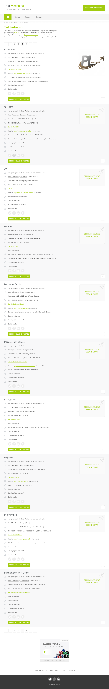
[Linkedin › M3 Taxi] (18, 270)
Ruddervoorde (24, 580)
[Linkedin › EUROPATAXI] (18, 559)
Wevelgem (23, 176)
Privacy (58, 684)
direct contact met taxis (31, 35)
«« (6, 44)
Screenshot (35, 73)
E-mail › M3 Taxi (13, 246)
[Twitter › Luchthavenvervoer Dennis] (9, 617)
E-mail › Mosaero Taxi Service (17, 362)
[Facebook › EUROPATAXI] (14, 559)
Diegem (21, 292)
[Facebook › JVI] (14, 213)
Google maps (31, 57)
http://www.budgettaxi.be (21, 308)
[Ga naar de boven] (103, 99)
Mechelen (19, 234)
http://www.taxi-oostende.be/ (22, 131)
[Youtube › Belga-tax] (22, 501)
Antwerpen (11, 234)
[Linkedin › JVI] (18, 213)
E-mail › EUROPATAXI (15, 535)
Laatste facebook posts (16, 147)
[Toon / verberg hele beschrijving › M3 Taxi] (34, 254)
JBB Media (52, 684)
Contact (39, 17)
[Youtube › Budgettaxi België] (22, 328)
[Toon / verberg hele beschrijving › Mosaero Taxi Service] (34, 370)
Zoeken (28, 17)
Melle (21, 407)
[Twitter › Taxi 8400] (9, 155)
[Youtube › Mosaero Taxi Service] (22, 386)
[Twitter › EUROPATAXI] (9, 559)
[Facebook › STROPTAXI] (14, 444)
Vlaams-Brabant (13, 292)
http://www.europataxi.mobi (22, 539)
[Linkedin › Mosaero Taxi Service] (18, 386)
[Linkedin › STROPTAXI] (18, 444)
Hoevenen (19, 350)
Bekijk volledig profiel (19, 99)
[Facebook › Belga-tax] (14, 501)
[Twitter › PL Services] (9, 93)
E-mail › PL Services (14, 69)
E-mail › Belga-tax (13, 477)
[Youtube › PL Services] (22, 93)
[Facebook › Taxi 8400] (14, 155)
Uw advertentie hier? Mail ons (54, 660)
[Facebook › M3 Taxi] (14, 270)
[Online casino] (56, 640)
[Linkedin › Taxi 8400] (18, 155)
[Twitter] (50, 679)
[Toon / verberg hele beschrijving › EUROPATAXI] (34, 543)
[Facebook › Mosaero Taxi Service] (14, 386)
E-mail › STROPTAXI (14, 419)
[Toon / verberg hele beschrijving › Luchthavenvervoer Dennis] (34, 601)
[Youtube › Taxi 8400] (22, 155)
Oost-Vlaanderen (13, 57)
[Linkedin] (58, 679)
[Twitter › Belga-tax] (9, 501)
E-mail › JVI (11, 189)
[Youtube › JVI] (22, 213)
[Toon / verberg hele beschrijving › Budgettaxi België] (34, 312)
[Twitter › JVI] (9, 213)
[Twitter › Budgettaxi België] (9, 328)
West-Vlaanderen (13, 115)
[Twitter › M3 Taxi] (9, 270)
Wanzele (22, 57)
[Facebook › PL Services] (14, 93)
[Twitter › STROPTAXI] (9, 444)
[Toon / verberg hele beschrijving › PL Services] (34, 77)
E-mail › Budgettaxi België (16, 304)
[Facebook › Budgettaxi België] (14, 328)
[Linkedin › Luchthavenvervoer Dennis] (18, 617)
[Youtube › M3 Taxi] (22, 270)
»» (34, 44)
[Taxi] (7, 17)
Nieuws (17, 17)
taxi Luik (16, 32)
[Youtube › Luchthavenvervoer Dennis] (22, 617)
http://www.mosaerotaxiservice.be (24, 366)
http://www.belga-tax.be (21, 481)
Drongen (22, 523)
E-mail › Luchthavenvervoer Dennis (19, 592)
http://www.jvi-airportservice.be (23, 192)
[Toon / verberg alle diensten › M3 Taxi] (34, 258)
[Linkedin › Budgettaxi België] (18, 328)
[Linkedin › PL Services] (18, 93)
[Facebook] (54, 679)
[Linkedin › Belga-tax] (18, 501)
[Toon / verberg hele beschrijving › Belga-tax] (34, 485)
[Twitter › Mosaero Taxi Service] (9, 386)
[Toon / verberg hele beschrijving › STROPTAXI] (34, 427)
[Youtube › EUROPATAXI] (22, 559)
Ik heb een (93, 8)
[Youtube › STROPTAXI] (22, 444)
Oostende (23, 115)
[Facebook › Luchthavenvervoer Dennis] (14, 617)
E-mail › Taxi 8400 (13, 127)
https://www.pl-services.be (22, 73)
